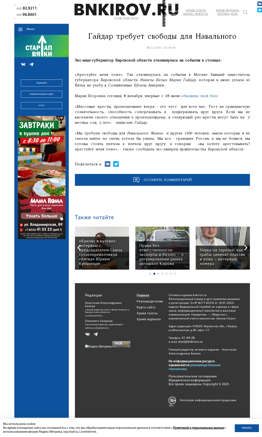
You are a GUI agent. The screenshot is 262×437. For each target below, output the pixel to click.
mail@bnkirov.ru (190, 342)
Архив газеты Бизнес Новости (195, 12)
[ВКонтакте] (259, 3)
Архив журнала (149, 319)
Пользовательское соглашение (193, 376)
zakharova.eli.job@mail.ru (97, 328)
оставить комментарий (168, 180)
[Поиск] (245, 12)
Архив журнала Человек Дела (227, 12)
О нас (41, 105)
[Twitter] (259, 10)
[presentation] (79, 248)
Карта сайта (146, 307)
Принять (247, 428)
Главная (143, 295)
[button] (150, 274)
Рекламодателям (150, 301)
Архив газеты (147, 313)
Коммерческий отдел (41, 94)
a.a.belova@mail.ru (94, 316)
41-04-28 (188, 338)
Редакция (41, 83)
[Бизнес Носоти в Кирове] (126, 14)
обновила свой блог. (200, 96)
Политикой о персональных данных (198, 428)
